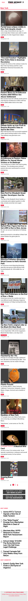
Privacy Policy (22, 594)
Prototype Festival (7, 446)
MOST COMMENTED (5, 560)
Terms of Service (15, 594)
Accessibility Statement (14, 595)
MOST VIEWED (4, 508)
